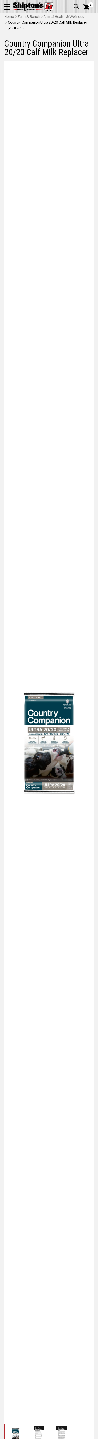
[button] (7, 6)
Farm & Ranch (29, 16)
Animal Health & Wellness (63, 16)
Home (9, 16)
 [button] (76, 6)
